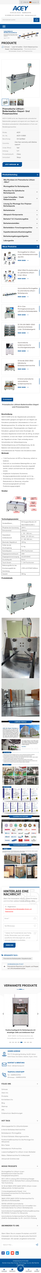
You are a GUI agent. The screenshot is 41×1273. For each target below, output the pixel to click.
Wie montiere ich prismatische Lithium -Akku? (19, 181)
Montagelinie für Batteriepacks (16, 186)
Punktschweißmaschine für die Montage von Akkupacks (17, 1141)
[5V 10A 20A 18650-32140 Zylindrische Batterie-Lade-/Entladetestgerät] (10, 330)
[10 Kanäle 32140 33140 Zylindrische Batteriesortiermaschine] (10, 367)
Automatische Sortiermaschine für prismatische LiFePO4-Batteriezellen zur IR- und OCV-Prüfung (19, 1217)
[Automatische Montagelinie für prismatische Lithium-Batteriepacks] (10, 294)
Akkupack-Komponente (13, 215)
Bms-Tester (5, 1145)
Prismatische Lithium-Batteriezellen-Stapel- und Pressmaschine (18, 910)
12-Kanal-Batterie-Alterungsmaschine (15, 1136)
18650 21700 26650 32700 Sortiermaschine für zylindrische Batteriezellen (17, 1199)
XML (2, 1110)
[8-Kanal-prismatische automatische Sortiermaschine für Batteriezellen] (10, 385)
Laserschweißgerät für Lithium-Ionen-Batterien (18, 1152)
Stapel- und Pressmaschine (14, 49)
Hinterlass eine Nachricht (20, 1268)
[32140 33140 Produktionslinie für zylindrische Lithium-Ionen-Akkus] (10, 276)
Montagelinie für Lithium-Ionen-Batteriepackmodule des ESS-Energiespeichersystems (28, 254)
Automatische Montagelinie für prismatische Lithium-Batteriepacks (28, 291)
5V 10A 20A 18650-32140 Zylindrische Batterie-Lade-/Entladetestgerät (26, 327)
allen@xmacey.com (20, 15)
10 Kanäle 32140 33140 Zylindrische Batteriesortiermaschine (26, 363)
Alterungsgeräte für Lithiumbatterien (14, 1126)
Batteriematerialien (11, 223)
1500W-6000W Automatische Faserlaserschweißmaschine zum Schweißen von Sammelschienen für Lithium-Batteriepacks (18, 1206)
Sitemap (4, 1106)
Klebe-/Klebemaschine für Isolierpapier (15, 1155)
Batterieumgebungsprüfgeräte (15, 236)
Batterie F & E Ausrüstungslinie (15, 219)
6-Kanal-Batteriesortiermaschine (13, 1130)
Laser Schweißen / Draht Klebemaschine (25, 47)
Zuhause (7, 47)
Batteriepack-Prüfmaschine (11, 1148)
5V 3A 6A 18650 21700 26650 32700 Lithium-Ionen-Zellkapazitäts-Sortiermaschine (19, 1187)
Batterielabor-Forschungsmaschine (17, 228)
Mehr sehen (22, 260)
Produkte (4, 1096)
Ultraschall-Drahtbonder (10, 1159)
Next (38, 1013)
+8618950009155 (20, 12)
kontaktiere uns (7, 1100)
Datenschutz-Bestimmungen (11, 1113)
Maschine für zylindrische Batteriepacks (13, 192)
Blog (3, 1103)
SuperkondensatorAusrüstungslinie (17, 232)
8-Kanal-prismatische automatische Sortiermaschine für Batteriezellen (25, 381)
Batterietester (9, 210)
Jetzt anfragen (10, 164)
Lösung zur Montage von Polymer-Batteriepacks (17, 205)
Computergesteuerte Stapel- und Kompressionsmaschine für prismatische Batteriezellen (15, 1193)
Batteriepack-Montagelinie (11, 1133)
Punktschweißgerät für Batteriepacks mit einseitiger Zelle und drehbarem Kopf (20, 1031)
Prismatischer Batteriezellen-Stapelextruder (17, 958)
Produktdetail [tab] (7, 399)
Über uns (4, 1093)
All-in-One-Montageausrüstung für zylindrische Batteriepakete (27, 309)
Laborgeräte (8, 241)
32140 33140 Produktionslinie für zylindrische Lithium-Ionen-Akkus (28, 273)
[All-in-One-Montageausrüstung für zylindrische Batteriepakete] (10, 312)
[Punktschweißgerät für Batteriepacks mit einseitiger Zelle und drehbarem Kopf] (20, 1010)
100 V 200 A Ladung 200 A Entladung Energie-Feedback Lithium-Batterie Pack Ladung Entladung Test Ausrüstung (20, 1181)
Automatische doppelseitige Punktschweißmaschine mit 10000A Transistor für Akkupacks (20, 1212)
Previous (3, 1013)
